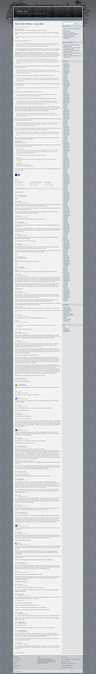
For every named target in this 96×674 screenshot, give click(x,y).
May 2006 (65, 253)
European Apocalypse (67, 309)
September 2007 (66, 231)
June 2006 (65, 251)
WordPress (63, 665)
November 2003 (66, 293)
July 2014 (65, 120)
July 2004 (65, 282)
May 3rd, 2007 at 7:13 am (23, 472)
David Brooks (40, 658)
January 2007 (66, 242)
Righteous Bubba (21, 622)
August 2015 (66, 102)
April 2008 (65, 221)
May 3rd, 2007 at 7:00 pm (23, 623)
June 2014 (65, 121)
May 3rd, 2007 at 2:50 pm (23, 526)
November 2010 (66, 180)
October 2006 (66, 246)
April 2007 (65, 238)
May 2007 (65, 236)
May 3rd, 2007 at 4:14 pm (23, 544)
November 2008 (66, 212)
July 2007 (65, 234)
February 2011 (66, 175)
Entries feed (65, 328)
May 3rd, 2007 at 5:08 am (23, 316)
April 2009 (65, 205)
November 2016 (66, 85)
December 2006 (66, 243)
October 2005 (66, 262)
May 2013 (65, 139)
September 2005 (66, 263)
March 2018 (65, 67)
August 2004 (66, 281)
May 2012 (65, 155)
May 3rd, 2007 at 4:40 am (23, 202)
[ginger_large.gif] (18, 141)
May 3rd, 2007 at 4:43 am (23, 223)
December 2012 (66, 146)
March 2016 (65, 93)
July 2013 (65, 136)
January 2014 (66, 128)
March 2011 (65, 174)
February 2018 (66, 69)
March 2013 (65, 142)
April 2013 (65, 140)
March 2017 (65, 80)
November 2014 (66, 115)
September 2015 (66, 101)
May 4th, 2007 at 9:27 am (23, 644)
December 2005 (66, 259)
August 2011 (65, 167)
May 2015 (65, 107)
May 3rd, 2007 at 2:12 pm (23, 506)
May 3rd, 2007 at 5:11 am (23, 322)
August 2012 (66, 151)
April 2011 (65, 173)
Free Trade (45, 658)
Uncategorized (66, 320)
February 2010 (66, 192)
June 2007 (65, 235)
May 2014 (65, 123)
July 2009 (65, 201)
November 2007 (66, 228)
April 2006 (65, 254)
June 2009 (65, 203)
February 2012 (66, 159)
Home (16, 19)
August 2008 (66, 216)
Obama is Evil (66, 312)
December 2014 (66, 113)
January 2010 (66, 193)
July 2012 (65, 152)
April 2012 (65, 157)
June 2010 (65, 186)
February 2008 (66, 224)
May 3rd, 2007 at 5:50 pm (23, 585)
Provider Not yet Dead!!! (68, 315)
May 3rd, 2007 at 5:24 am (23, 385)
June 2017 (65, 75)
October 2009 (66, 197)
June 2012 (65, 154)
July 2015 (65, 104)
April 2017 (65, 78)
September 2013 (66, 134)
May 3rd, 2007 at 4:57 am (23, 245)
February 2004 (66, 289)
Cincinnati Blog (17, 665)
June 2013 (65, 138)
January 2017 (66, 82)
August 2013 (66, 135)
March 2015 (65, 109)
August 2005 (66, 265)
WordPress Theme (74, 671)
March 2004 (65, 288)
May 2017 (65, 77)
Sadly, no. (28, 381)
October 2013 (66, 132)
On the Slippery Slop (19, 182)
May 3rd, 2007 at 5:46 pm (23, 572)
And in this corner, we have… (69, 32)
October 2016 (66, 86)
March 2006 (65, 255)
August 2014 (66, 119)
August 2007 (66, 232)
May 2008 (65, 220)
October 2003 (66, 294)
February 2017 (66, 81)
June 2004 (65, 284)
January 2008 (66, 225)
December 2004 (66, 275)
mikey (19, 243)
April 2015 (65, 108)
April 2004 (65, 286)
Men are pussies (66, 311)
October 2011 (66, 165)
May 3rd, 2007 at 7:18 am (23, 480)
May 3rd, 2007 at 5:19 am (23, 379)
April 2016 (65, 92)
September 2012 (66, 150)
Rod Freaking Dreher (47, 660)
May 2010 (65, 188)
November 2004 (66, 277)
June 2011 (65, 170)
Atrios (15, 663)
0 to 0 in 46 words (67, 31)
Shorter (64, 317)
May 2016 (65, 90)
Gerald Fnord (21, 478)
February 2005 (66, 273)
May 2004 (65, 285)
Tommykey (20, 612)
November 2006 (66, 244)
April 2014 (65, 124)
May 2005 (65, 269)
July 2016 (65, 88)
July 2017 (65, 74)
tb (18, 320)
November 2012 (66, 147)
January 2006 (66, 258)
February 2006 (66, 257)
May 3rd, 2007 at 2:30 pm (23, 513)
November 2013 (66, 131)
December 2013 (66, 130)
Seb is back (65, 316)
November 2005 (66, 261)
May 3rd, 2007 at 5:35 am (23, 414)
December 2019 (66, 65)
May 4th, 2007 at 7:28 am (23, 631)
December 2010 (66, 178)
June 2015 (65, 105)
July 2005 (65, 266)
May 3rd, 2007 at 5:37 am (23, 430)
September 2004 (66, 280)
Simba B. (20, 437)
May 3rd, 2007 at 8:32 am (23, 496)
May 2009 (65, 204)
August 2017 (66, 73)
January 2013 (66, 144)
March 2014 (65, 125)
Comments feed (66, 330)
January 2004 (66, 290)
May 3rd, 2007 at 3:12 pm (23, 533)
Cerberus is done (66, 308)
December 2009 (66, 194)
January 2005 (66, 274)
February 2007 (66, 240)
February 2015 (66, 111)
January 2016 (66, 96)
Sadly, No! (22, 11)
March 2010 (65, 190)
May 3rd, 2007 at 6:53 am (23, 447)
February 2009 (66, 208)
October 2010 (66, 181)
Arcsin (80, 671)
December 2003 (66, 292)
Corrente (16, 667)
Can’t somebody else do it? (36, 182)
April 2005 (65, 270)
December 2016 (66, 84)
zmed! (16, 198)
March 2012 (65, 158)
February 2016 (66, 94)
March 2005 (65, 271)
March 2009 (65, 207)
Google (62, 661)
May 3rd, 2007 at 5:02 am (23, 258)
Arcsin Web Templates (66, 659)
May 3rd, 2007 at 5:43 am (23, 439)
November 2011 (66, 163)
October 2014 (66, 116)
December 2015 (66, 97)
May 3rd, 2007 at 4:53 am (23, 235)
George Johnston (21, 384)
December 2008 (66, 211)
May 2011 (65, 171)
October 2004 (66, 278)
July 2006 (65, 250)
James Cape (20, 222)
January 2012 (66, 161)
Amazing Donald (66, 307)
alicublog (16, 661)
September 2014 (66, 117)
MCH (19, 216)
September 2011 (66, 166)
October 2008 (66, 213)
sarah (19, 495)
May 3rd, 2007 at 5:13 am (23, 333)
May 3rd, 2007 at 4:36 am (23, 196)
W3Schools (63, 663)
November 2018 (66, 66)
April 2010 (65, 189)
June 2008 (65, 219)
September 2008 (66, 215)
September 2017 (66, 71)
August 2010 (66, 184)
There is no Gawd (67, 319)
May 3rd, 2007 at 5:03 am (23, 268)
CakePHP (63, 667)
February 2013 (66, 143)
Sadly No (65, 55)
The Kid (20, 532)
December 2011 (66, 162)
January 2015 (66, 112)
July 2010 (65, 185)
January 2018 (66, 70)
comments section (39, 144)
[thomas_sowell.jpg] (19, 29)
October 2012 (66, 148)
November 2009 (66, 196)
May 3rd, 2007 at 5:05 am (23, 275)
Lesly (19, 234)
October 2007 (66, 230)
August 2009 (66, 200)
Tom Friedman (43, 661)
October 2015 (66, 100)
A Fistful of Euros (17, 659)
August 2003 (66, 297)
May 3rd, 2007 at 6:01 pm (23, 595)
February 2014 (66, 127)
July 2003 (65, 298)
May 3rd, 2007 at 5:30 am (23, 406)
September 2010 (66, 182)
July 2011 (65, 169)
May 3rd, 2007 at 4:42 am (23, 217)
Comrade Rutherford (22, 630)
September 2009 (66, 198)
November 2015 (66, 98)
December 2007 (66, 227)
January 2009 (66, 209)
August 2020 (66, 63)
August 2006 (66, 248)
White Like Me (48, 182)
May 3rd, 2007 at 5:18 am (23, 342)
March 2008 (65, 223)
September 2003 (66, 296)
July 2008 (65, 217)
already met (22, 50)
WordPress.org (66, 331)
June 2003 (65, 300)
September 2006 (66, 247)
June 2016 (65, 89)
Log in (64, 327)
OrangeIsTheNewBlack (68, 313)
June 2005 (65, 267)
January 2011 (66, 177)
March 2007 (65, 239)
